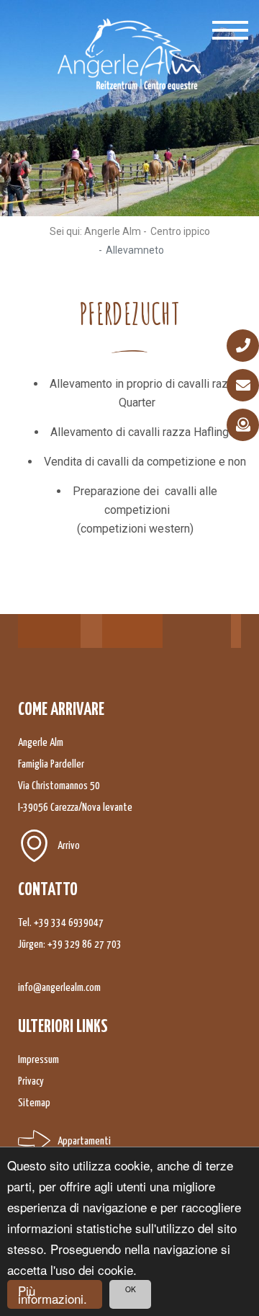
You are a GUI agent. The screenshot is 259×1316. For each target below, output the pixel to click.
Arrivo (69, 845)
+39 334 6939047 (69, 922)
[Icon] (243, 345)
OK (130, 1289)
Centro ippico (180, 231)
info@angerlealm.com (59, 987)
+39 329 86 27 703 (84, 944)
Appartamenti (84, 1141)
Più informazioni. (52, 1294)
